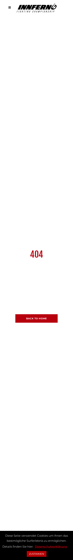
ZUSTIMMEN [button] (36, 553)
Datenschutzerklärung (51, 546)
